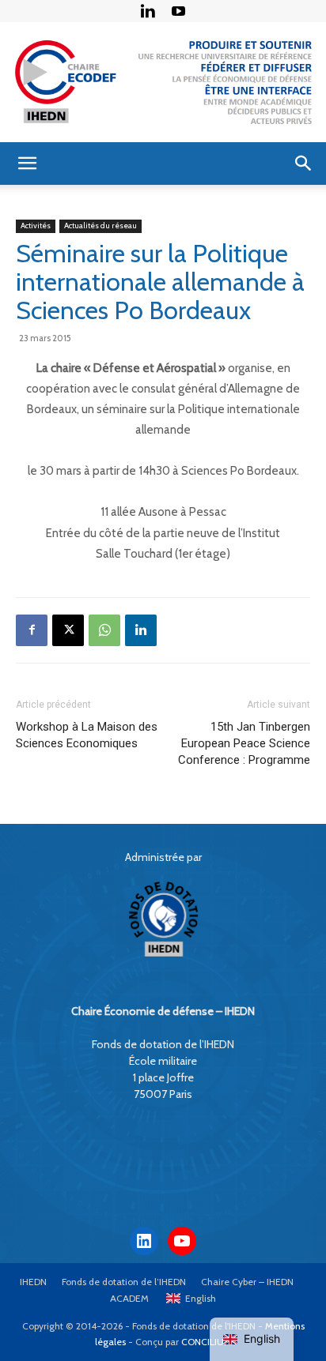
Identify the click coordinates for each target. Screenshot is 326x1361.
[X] (68, 630)
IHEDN (33, 1282)
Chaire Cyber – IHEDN (247, 1282)
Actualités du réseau (100, 225)
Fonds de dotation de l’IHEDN (124, 1282)
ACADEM (129, 1298)
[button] (27, 163)
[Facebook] (31, 630)
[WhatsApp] (104, 630)
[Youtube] (179, 11)
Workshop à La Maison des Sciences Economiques (86, 735)
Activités (36, 225)
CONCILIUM (206, 1342)
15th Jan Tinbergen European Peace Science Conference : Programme (244, 743)
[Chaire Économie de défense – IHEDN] (163, 82)
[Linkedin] (148, 11)
